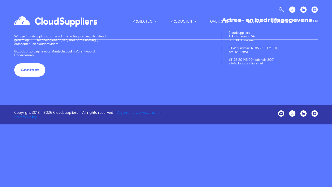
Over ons (219, 21)
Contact (282, 21)
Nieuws (253, 21)
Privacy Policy (25, 117)
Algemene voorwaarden (137, 112)
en (315, 21)
